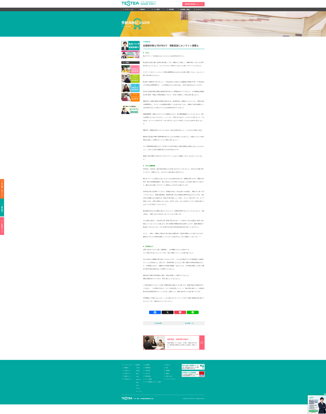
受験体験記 (147, 367)
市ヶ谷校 (137, 388)
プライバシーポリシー (171, 379)
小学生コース (127, 370)
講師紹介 (143, 9)
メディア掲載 (148, 379)
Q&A (167, 367)
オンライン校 (138, 391)
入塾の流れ (147, 370)
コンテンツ (199, 9)
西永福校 (137, 370)
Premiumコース (128, 379)
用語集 (167, 373)
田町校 (137, 382)
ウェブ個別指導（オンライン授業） (153, 381)
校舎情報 (171, 9)
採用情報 (168, 370)
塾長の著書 (147, 376)
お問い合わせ (169, 376)
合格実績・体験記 (185, 9)
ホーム (122, 26)
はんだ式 (147, 373)
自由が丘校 (138, 379)
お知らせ (168, 364)
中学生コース (127, 373)
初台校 (137, 385)
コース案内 (157, 9)
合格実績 (147, 364)
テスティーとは (129, 9)
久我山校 (137, 367)
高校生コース (127, 376)
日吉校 (137, 376)
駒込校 (137, 373)
